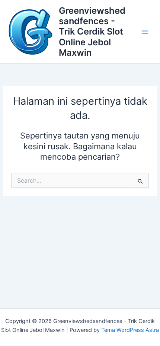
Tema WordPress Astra (130, 330)
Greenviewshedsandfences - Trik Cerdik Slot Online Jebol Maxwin (92, 31)
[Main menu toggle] (145, 32)
